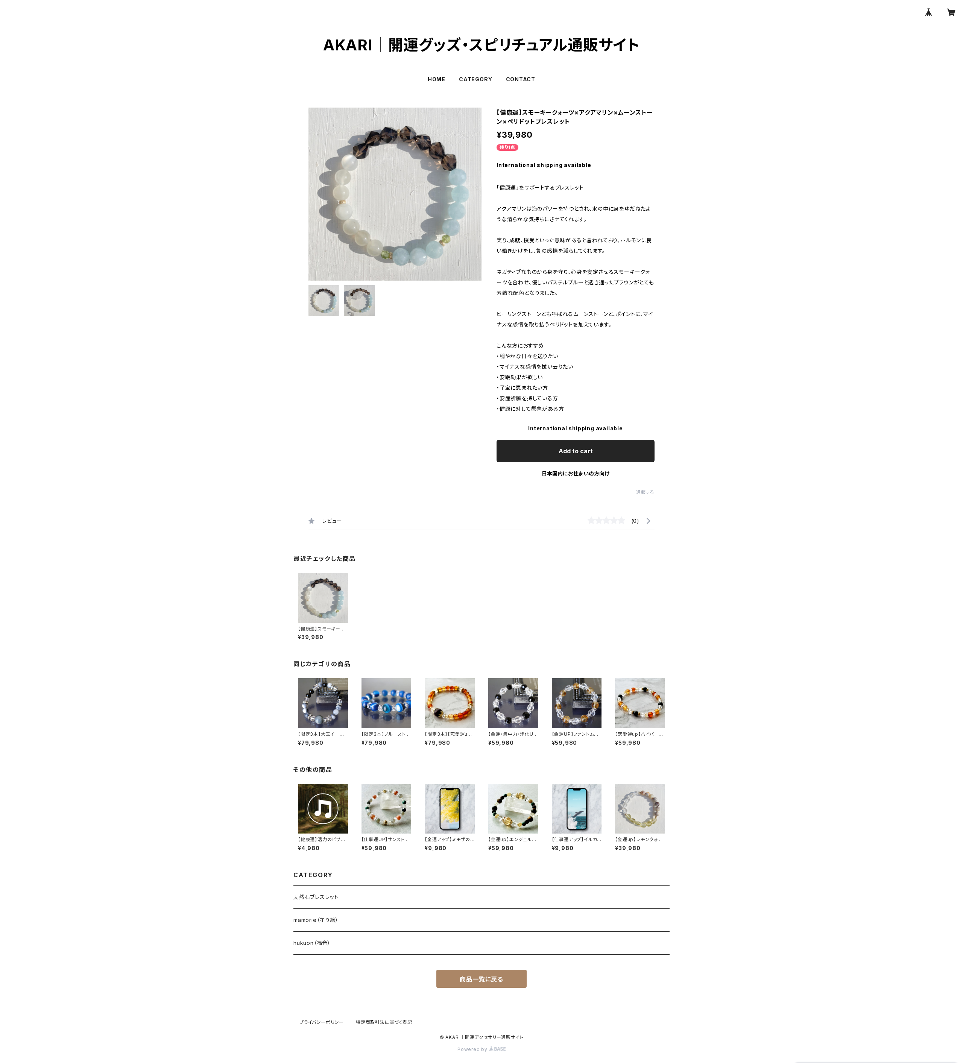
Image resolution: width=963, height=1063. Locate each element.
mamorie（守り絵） (316, 920)
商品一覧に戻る (481, 979)
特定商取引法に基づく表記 (384, 1022)
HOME (436, 79)
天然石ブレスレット (316, 897)
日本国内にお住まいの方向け (575, 473)
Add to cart (576, 451)
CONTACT (521, 79)
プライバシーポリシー (321, 1022)
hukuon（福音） (312, 943)
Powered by (473, 1049)
